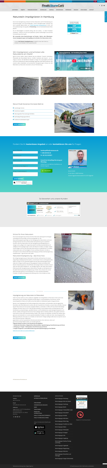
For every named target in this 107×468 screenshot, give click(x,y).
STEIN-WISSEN (37, 402)
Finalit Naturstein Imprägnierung (38, 25)
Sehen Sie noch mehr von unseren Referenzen (24, 330)
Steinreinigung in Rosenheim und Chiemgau (63, 454)
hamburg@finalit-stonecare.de (49, 150)
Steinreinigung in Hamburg (61, 404)
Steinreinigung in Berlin (60, 407)
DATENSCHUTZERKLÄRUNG (40, 398)
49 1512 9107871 (47, 155)
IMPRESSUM (37, 396)
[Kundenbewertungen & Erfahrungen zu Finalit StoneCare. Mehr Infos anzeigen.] (81, 408)
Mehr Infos (76, 215)
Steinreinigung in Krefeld (61, 415)
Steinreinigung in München (61, 451)
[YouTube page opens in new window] (104, 6)
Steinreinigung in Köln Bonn (61, 418)
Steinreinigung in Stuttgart (61, 432)
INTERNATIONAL (38, 413)
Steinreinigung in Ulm (60, 435)
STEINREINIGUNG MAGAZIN (40, 405)
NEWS (35, 407)
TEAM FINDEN (37, 409)
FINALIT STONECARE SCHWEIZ (41, 417)
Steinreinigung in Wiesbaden (62, 429)
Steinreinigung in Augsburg (61, 438)
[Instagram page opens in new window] (102, 6)
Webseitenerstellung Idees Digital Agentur (23, 466)
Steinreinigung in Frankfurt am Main (63, 424)
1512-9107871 (47, 170)
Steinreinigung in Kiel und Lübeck (63, 401)
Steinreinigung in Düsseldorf (62, 412)
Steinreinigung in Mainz (60, 427)
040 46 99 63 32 (46, 153)
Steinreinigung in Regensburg (62, 448)
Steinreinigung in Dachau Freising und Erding (63, 441)
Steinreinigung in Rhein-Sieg (61, 421)
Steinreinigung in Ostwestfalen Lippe (64, 410)
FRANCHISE (37, 411)
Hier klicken (23, 182)
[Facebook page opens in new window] (100, 6)
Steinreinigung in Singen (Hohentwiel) (64, 458)
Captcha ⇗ (29, 184)
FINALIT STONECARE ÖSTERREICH (42, 415)
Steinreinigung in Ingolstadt (61, 445)
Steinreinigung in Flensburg (61, 398)
